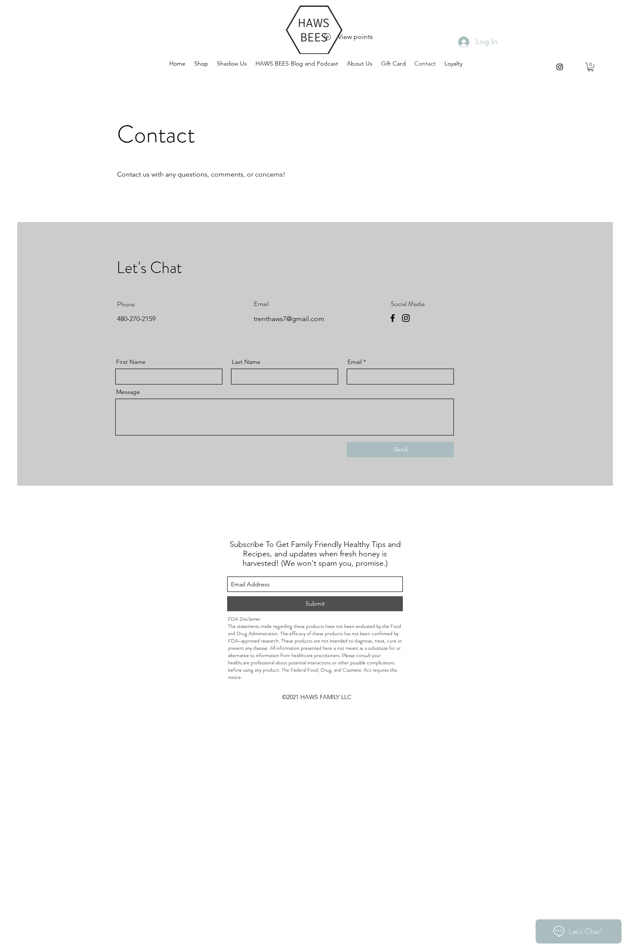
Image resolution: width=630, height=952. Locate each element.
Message (128, 392)
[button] (590, 67)
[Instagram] (406, 318)
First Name (131, 362)
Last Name (246, 362)
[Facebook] (392, 318)
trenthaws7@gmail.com (289, 319)
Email (355, 362)
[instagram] (559, 67)
